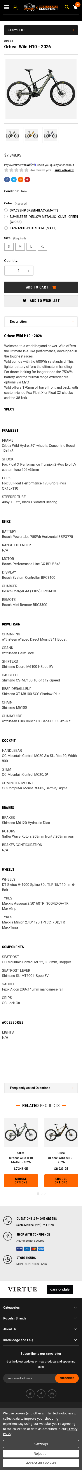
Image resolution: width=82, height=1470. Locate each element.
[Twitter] (30, 1393)
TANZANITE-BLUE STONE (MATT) (33, 228)
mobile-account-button (15, 7)
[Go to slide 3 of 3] (44, 1193)
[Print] (20, 179)
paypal (19, 1249)
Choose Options (21, 1180)
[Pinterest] (27, 179)
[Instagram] (52, 1393)
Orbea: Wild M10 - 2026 (61, 1160)
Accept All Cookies (41, 1463)
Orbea (8, 41)
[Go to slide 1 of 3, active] (38, 1193)
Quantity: (11, 261)
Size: (15, 238)
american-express (41, 1249)
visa (27, 1249)
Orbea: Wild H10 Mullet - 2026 (21, 1160)
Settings (41, 1444)
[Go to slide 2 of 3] (41, 1193)
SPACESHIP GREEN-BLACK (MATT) (34, 210)
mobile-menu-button (6, 7)
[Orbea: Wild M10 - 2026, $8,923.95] (61, 1132)
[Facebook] (7, 179)
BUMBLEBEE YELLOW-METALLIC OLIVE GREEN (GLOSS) (44, 219)
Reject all (41, 1453)
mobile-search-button (66, 7)
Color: (16, 203)
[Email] (14, 179)
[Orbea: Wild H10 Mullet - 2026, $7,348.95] (21, 1132)
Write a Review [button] (64, 170)
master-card (34, 1249)
